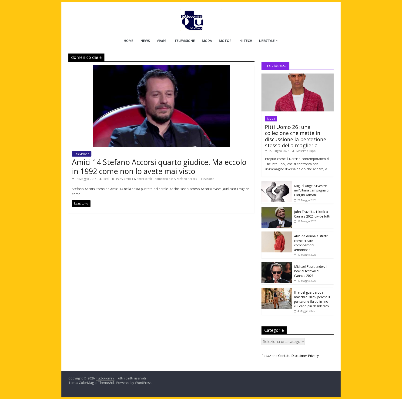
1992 (119, 179)
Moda (207, 40)
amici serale (145, 179)
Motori (225, 40)
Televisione (184, 40)
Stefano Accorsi (187, 179)
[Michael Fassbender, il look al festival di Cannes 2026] (276, 264)
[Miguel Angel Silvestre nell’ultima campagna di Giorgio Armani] (276, 183)
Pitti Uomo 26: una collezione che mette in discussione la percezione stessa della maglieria (295, 136)
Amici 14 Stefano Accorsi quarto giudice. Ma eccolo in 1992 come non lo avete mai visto (159, 166)
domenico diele (164, 179)
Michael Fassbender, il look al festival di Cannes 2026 (310, 271)
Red (106, 179)
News (145, 40)
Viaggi (162, 40)
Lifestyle (267, 40)
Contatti (284, 355)
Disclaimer (299, 355)
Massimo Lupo (306, 151)
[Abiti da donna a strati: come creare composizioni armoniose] (276, 234)
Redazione (269, 355)
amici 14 (129, 179)
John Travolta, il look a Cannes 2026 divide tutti (312, 213)
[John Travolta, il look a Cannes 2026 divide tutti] (276, 209)
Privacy (313, 355)
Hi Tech (245, 40)
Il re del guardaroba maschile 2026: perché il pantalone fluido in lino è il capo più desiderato (312, 299)
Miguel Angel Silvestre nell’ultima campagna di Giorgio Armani (311, 190)
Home (129, 40)
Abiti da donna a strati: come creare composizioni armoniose (311, 243)
